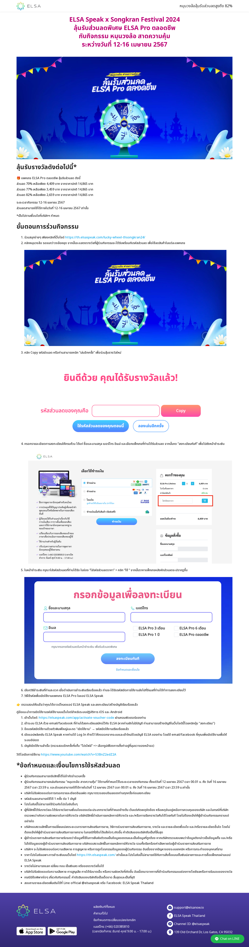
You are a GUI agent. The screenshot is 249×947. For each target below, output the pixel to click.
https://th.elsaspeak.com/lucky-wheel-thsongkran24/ (105, 237)
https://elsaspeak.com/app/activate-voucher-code (76, 717)
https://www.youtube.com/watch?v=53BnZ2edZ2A (78, 754)
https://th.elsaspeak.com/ (96, 855)
